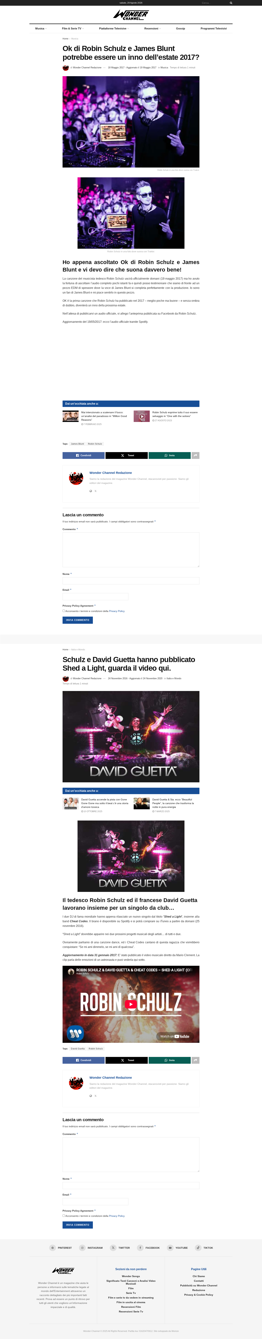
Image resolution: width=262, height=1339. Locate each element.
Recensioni (151, 28)
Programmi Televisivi (214, 28)
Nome (67, 574)
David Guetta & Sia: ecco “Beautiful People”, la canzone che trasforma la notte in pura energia (173, 803)
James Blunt (77, 444)
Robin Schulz (95, 444)
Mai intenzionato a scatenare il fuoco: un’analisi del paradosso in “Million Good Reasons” (104, 416)
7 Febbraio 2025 (92, 424)
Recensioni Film (131, 1307)
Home (65, 38)
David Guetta (78, 1048)
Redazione (198, 1290)
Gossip (180, 28)
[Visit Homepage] (131, 14)
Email (67, 589)
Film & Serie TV (71, 28)
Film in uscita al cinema (131, 1302)
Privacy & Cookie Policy (198, 1295)
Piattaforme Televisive (112, 28)
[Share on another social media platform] (195, 455)
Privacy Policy (116, 611)
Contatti (199, 1281)
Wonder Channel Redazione (87, 67)
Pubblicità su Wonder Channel (198, 1285)
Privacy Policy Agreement (79, 605)
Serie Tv (131, 1293)
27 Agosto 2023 (163, 420)
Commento (70, 529)
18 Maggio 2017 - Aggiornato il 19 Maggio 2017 (132, 67)
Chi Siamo (199, 1276)
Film (130, 1288)
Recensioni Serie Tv (131, 1311)
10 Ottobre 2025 (92, 811)
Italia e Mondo (78, 649)
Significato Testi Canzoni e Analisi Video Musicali (131, 1282)
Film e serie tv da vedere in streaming (131, 1297)
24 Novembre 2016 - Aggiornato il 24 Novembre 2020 (135, 678)
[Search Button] (230, 3)
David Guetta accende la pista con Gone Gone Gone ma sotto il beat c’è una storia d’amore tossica (104, 803)
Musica (39, 28)
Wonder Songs (131, 1276)
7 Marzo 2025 (162, 811)
